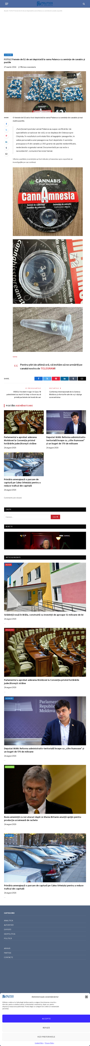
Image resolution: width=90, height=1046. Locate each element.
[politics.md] (45, 4)
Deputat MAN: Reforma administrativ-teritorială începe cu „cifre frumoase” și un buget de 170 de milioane (66, 440)
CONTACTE (8, 957)
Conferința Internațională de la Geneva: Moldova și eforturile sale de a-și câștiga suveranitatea (65, 395)
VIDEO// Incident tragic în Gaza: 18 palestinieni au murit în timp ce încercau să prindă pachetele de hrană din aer (24, 395)
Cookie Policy (39, 1043)
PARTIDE (7, 953)
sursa (15, 357)
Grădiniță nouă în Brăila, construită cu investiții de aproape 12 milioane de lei (43, 615)
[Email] (6, 153)
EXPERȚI (7, 929)
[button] (86, 997)
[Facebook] (6, 124)
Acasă (6, 11)
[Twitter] (6, 130)
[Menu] (6, 3)
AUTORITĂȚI (8, 55)
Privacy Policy (49, 1043)
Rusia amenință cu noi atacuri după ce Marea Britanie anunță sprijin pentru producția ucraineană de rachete (42, 819)
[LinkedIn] (6, 141)
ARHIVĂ (7, 948)
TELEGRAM (48, 368)
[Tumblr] (6, 147)
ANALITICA (8, 921)
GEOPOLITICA (9, 767)
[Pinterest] (6, 135)
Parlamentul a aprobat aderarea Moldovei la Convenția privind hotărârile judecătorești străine (20, 440)
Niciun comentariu (28, 67)
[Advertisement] (45, 32)
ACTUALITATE (9, 630)
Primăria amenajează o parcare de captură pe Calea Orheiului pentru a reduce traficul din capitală (22, 483)
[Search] (83, 3)
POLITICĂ (8, 564)
